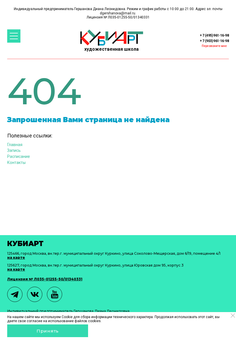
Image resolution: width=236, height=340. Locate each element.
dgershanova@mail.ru (117, 13)
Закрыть (232, 315)
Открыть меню (13, 36)
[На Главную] (111, 37)
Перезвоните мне (214, 46)
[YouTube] (54, 294)
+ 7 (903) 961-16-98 (214, 41)
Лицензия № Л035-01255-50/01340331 (44, 279)
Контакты (16, 162)
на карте (16, 257)
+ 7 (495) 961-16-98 (214, 35)
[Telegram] (14, 294)
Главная (14, 144)
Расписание (18, 156)
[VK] (34, 294)
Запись (14, 150)
